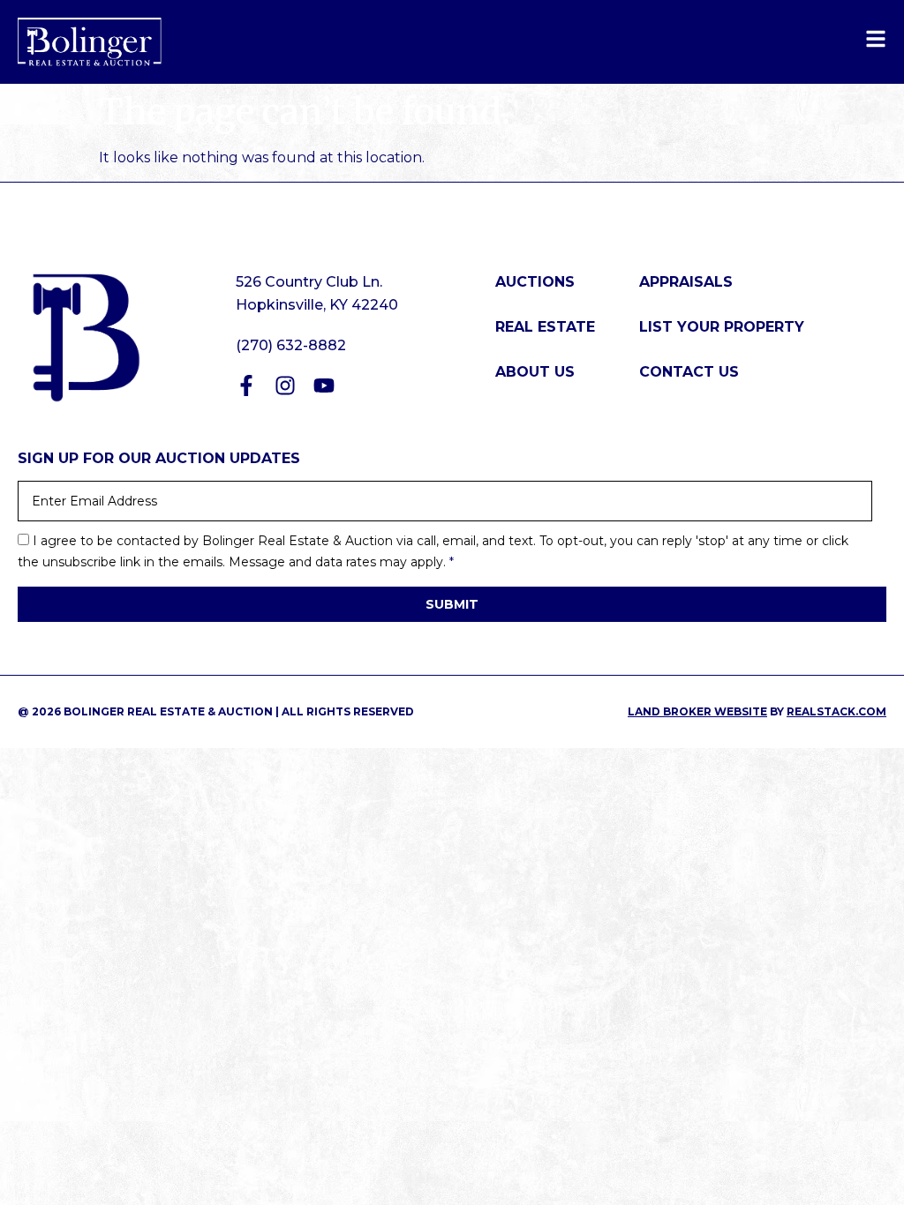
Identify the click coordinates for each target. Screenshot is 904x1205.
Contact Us (689, 371)
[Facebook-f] (246, 385)
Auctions (535, 281)
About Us (535, 371)
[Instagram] (285, 385)
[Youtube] (324, 385)
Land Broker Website (697, 711)
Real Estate (545, 326)
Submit (452, 604)
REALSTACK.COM (836, 711)
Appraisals (686, 281)
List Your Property (721, 326)
